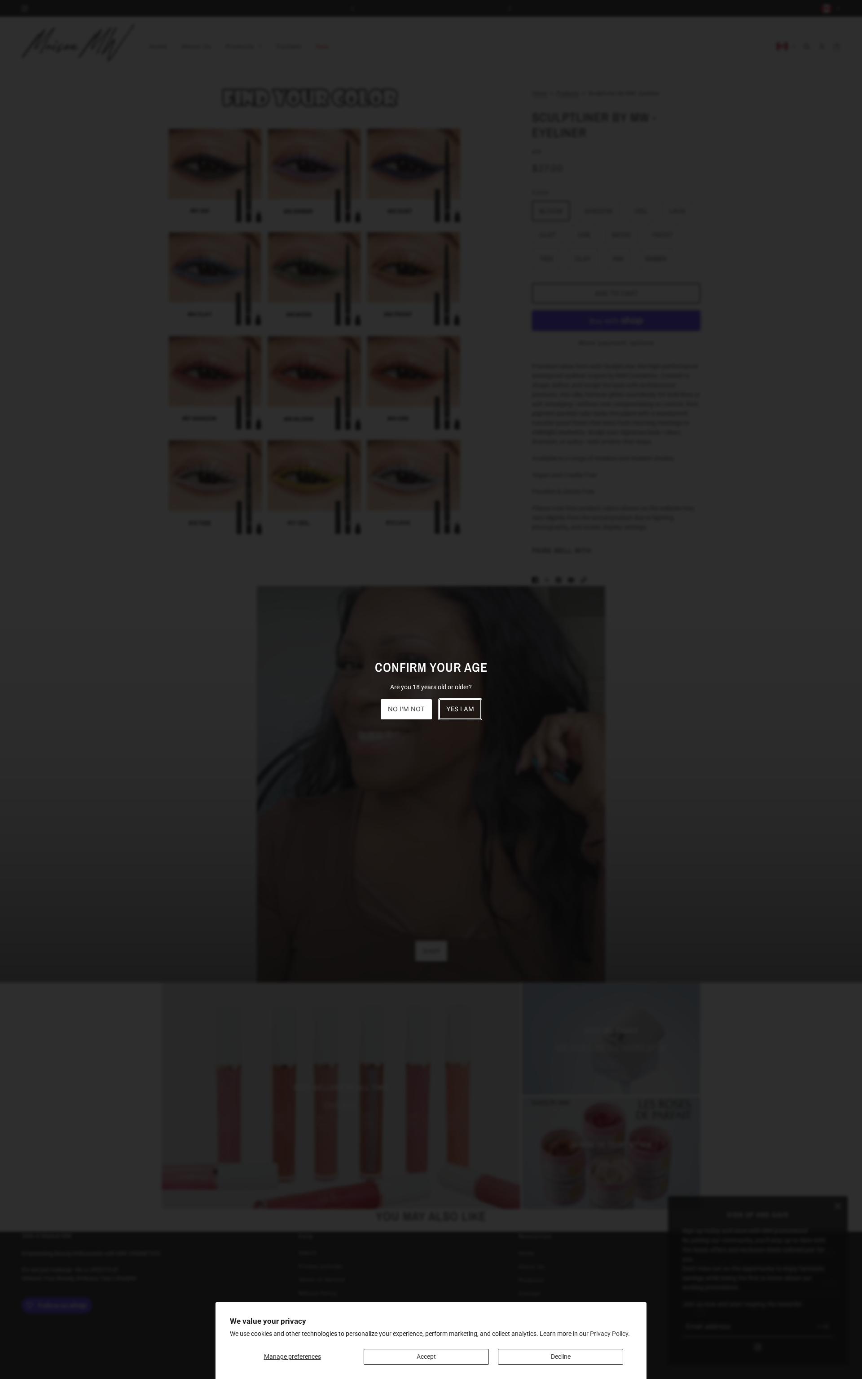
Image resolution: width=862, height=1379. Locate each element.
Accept (426, 1356)
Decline (561, 1356)
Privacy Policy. (610, 1333)
